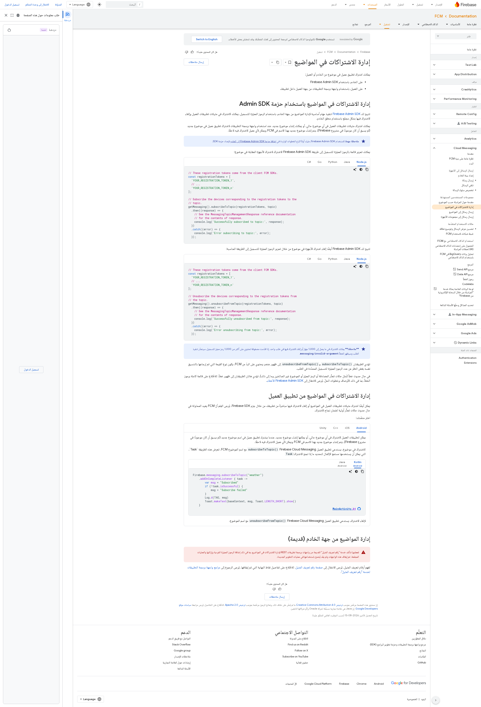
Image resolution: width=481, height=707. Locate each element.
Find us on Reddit (298, 644)
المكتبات (422, 656)
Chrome (361, 683)
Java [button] (347, 162)
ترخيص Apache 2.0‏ (235, 605)
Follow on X (301, 650)
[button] (458, 64)
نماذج (355, 24)
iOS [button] (347, 428)
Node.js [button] (362, 162)
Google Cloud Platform (318, 683)
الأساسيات (455, 24)
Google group (182, 650)
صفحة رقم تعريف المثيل (309, 567)
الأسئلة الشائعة (184, 668)
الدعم (334, 4)
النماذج (423, 650)
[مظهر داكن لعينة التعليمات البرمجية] (361, 169)
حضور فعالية (302, 662)
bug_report (18, 15)
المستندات (372, 4)
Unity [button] (323, 428)
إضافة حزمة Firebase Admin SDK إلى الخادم (253, 141)
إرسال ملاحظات (196, 62)
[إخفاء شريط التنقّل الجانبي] (435, 700)
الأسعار (387, 4)
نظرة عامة (471, 24)
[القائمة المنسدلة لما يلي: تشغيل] (411, 4)
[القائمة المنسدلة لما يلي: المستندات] (363, 4)
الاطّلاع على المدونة (299, 638)
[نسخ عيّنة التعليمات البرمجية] (367, 169)
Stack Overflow (181, 644)
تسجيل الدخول (12, 4)
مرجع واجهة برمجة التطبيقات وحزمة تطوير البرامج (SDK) (398, 644)
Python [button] (332, 162)
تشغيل (419, 4)
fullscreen (12, 15)
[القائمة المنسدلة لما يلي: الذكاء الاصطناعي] (417, 24)
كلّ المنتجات (291, 683)
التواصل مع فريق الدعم (180, 638)
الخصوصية (412, 699)
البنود (423, 699)
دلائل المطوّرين (419, 638)
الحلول (400, 4)
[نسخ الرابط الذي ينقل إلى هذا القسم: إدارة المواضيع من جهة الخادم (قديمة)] (284, 539)
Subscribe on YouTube (295, 656)
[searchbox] (455, 36)
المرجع (368, 24)
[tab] (361, 161)
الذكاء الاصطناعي (430, 24)
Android (379, 683)
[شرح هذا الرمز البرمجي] (355, 169)
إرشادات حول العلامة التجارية (177, 662)
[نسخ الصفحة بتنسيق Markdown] (278, 62)
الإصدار (438, 4)
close (6, 15)
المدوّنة (58, 4)
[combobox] (124, 4)
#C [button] (309, 162)
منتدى (352, 4)
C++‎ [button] (335, 428)
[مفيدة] (192, 52)
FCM (439, 16)
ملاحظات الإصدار (182, 656)
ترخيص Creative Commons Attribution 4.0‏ (319, 605)
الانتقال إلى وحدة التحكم (37, 4)
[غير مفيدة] (186, 52)
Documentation (462, 16)
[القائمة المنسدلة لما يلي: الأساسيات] (445, 24)
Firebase (365, 52)
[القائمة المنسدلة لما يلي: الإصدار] (430, 4)
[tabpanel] (277, 204)
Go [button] (319, 162)
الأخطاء (285, 381)
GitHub (421, 662)
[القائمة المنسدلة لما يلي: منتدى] (344, 4)
